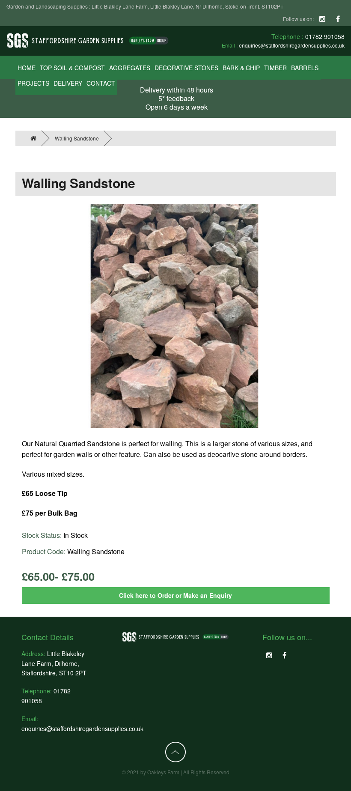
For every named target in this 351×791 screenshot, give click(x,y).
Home (27, 67)
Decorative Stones (186, 67)
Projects (33, 83)
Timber (275, 67)
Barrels (304, 67)
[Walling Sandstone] (175, 316)
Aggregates (129, 67)
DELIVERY (68, 83)
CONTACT (100, 83)
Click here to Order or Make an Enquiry (175, 595)
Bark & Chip (241, 67)
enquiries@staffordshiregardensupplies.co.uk (292, 45)
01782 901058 (325, 36)
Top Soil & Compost (72, 67)
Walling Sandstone (77, 138)
